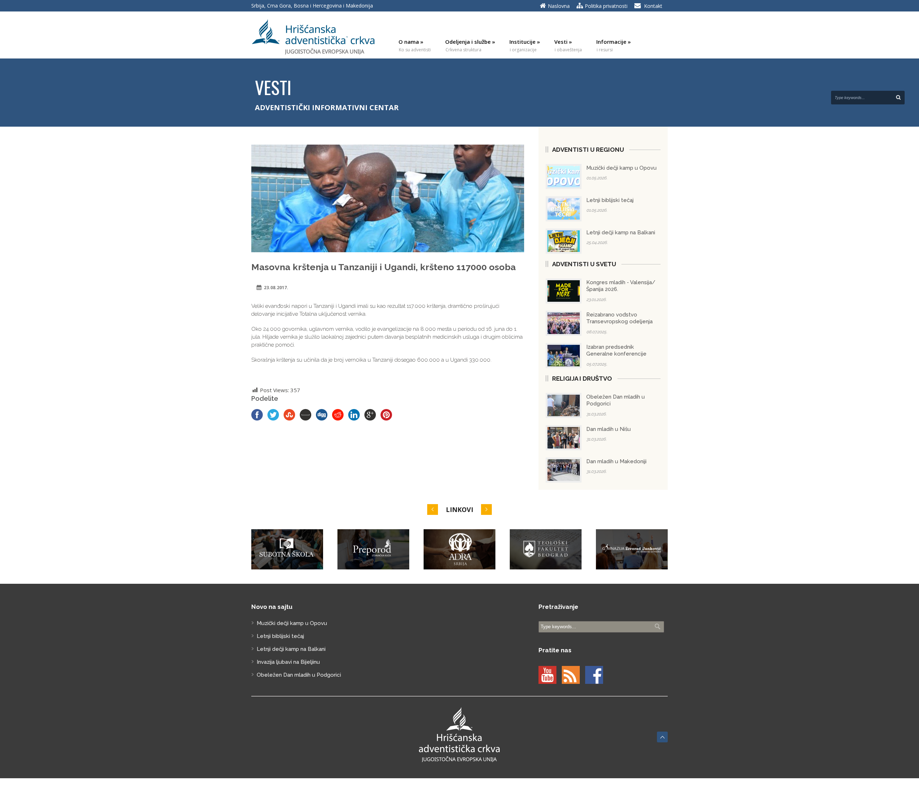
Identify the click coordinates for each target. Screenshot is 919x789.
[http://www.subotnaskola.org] (287, 549)
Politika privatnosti (606, 6)
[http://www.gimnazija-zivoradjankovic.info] (632, 549)
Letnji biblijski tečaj (610, 200)
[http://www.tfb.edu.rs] (546, 549)
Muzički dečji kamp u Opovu (621, 168)
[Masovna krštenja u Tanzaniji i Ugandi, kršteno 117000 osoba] (387, 198)
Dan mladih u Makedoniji (616, 461)
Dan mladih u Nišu (608, 429)
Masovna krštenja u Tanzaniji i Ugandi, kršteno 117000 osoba (383, 267)
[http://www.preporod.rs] (373, 549)
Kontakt (653, 6)
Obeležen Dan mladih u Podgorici (299, 675)
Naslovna (559, 6)
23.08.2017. (276, 288)
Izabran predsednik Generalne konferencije (616, 350)
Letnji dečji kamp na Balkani (620, 232)
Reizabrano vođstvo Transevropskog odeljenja (619, 318)
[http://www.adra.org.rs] (459, 549)
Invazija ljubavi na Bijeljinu (288, 662)
